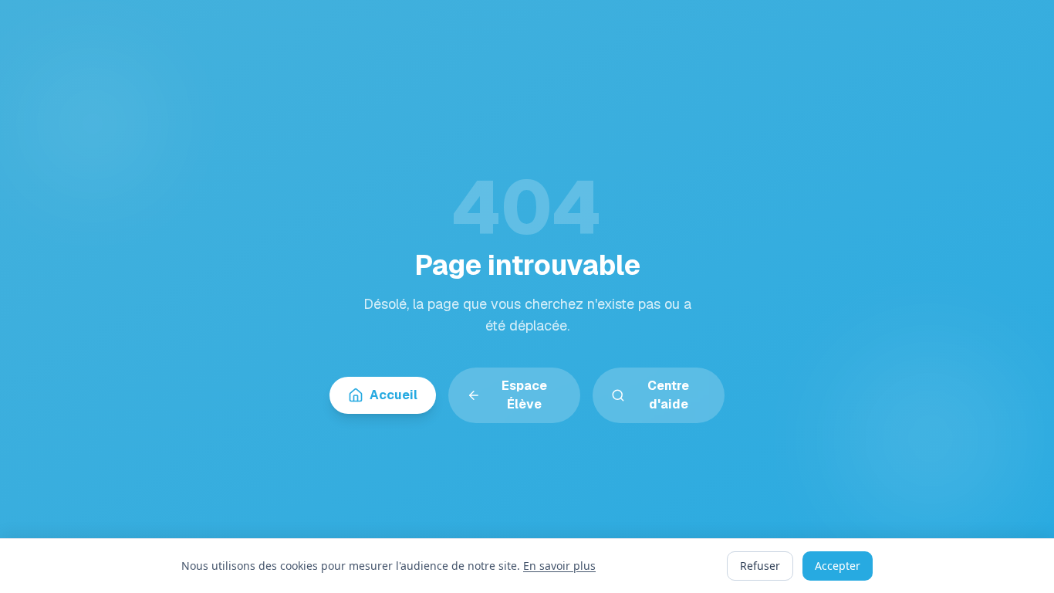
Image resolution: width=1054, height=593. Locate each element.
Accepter (837, 565)
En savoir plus (559, 565)
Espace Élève (524, 395)
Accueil (393, 395)
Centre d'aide (668, 395)
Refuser (760, 565)
